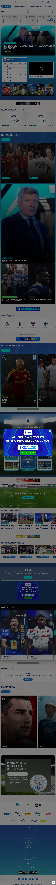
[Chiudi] (50, 431)
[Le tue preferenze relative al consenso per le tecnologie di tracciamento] (53, 882)
